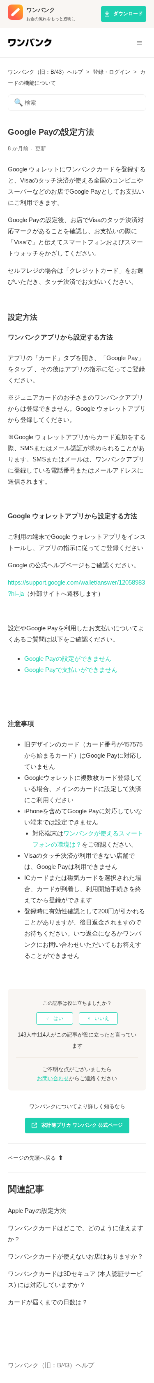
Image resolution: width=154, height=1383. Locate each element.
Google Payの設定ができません (67, 658)
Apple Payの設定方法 (37, 1210)
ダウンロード (128, 13)
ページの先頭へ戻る (32, 1158)
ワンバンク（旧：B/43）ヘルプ (45, 72)
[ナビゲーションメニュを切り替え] (139, 43)
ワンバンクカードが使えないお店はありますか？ (75, 1256)
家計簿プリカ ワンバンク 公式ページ (82, 1125)
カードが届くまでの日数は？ (48, 1302)
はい (58, 1018)
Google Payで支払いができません (70, 669)
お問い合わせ (53, 1078)
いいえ (101, 1018)
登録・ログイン (111, 72)
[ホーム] (30, 46)
